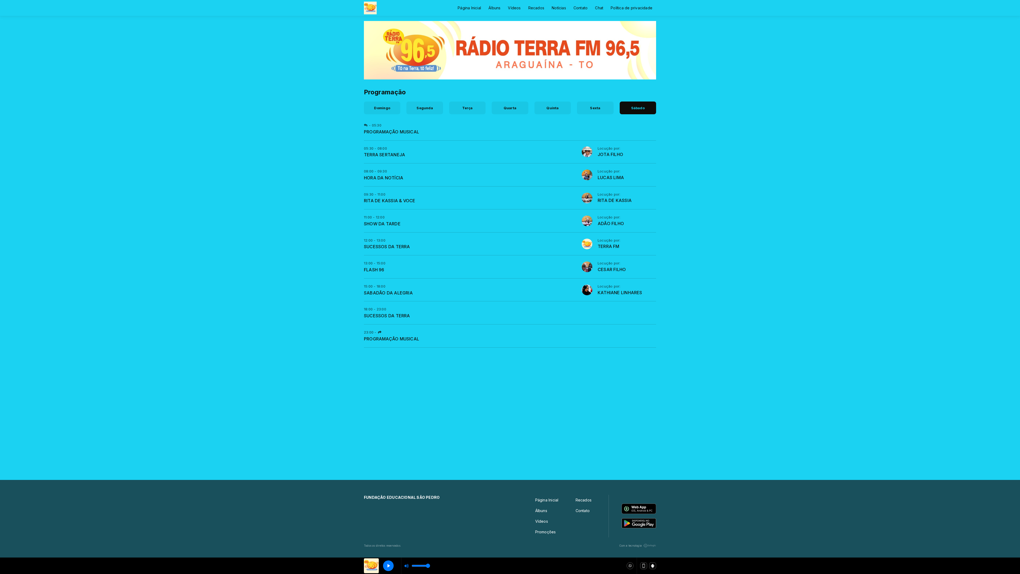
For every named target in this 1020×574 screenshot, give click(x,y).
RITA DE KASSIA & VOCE (389, 200)
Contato (580, 8)
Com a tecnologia (630, 545)
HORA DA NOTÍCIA (383, 177)
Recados (536, 8)
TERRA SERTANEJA (384, 154)
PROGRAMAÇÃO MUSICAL (391, 131)
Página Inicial (469, 8)
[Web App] (643, 565)
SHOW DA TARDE (382, 223)
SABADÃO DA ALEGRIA (388, 293)
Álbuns (494, 8)
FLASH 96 (374, 269)
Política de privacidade (631, 8)
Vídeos (514, 8)
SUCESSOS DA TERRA (387, 246)
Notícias (559, 8)
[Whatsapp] (630, 565)
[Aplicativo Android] (652, 565)
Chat (599, 8)
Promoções (545, 532)
